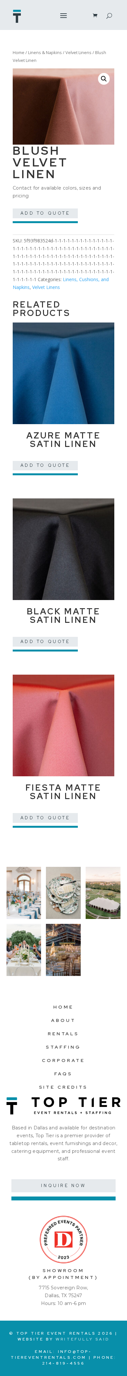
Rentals (63, 1034)
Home (18, 52)
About (63, 1020)
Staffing (63, 1047)
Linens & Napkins (45, 52)
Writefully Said (82, 1339)
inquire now (63, 1185)
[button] (104, 79)
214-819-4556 (63, 1363)
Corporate (63, 1060)
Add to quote (45, 213)
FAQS (63, 1074)
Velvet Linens (78, 52)
